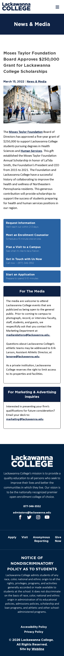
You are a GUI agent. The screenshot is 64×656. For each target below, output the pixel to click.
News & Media (36, 81)
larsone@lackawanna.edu (22, 356)
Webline (38, 649)
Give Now (58, 539)
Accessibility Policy (34, 626)
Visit (25, 537)
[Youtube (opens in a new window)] (47, 517)
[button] (57, 7)
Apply (12, 537)
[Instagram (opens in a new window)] (38, 517)
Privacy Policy (33, 631)
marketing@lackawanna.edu (24, 419)
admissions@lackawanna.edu (32, 512)
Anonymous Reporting (41, 539)
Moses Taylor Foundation (26, 132)
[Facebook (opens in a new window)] (20, 517)
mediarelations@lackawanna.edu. (28, 335)
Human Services (31, 151)
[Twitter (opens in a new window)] (29, 517)
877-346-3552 (32, 506)
